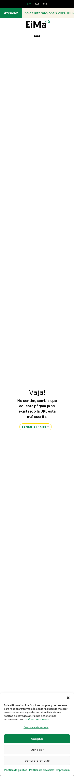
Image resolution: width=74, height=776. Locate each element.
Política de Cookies (37, 719)
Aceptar (37, 739)
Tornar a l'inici (34, 427)
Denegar (37, 750)
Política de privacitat (41, 770)
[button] (68, 698)
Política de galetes (15, 770)
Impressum (63, 770)
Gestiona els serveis (36, 727)
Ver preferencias (37, 760)
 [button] (37, 36)
